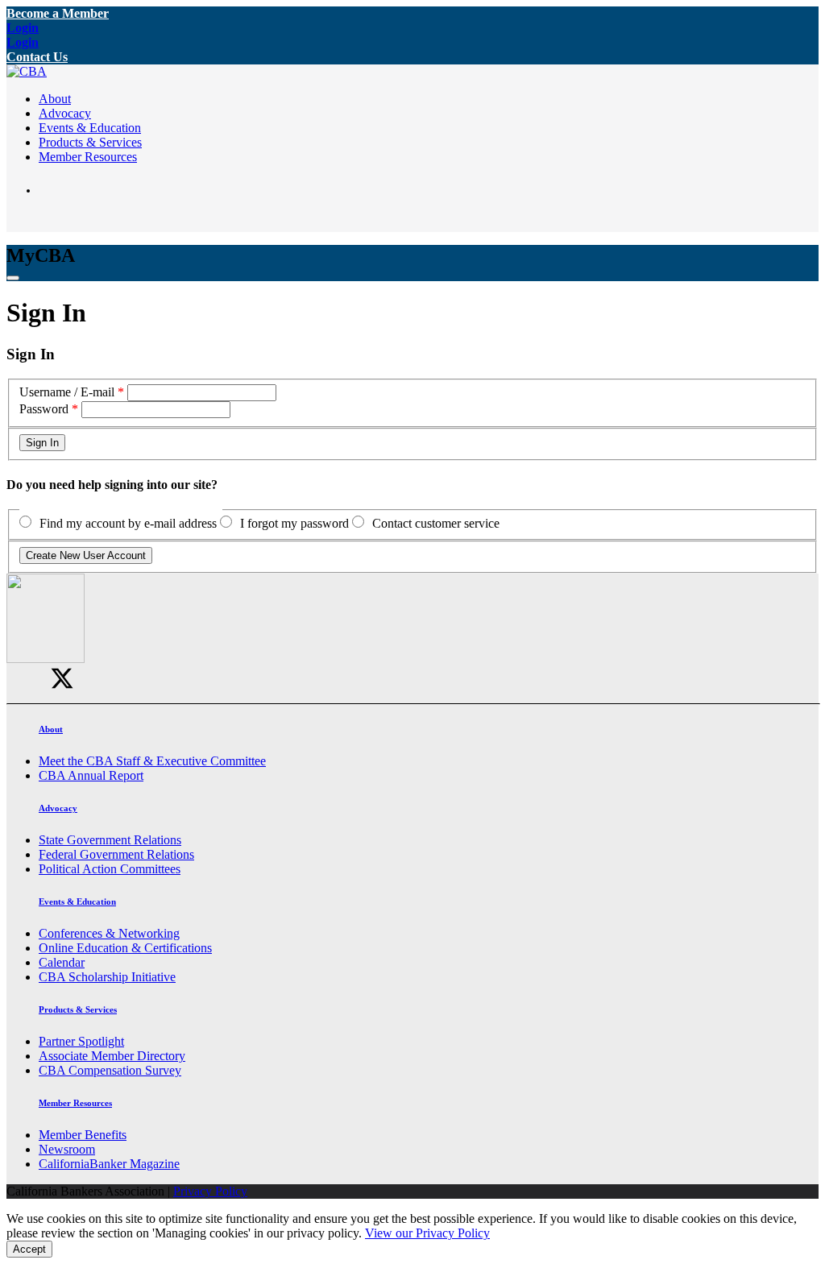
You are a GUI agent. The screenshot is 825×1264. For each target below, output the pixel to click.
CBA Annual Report (91, 775)
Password (43, 409)
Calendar (62, 962)
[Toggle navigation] (12, 278)
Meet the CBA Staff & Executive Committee (152, 761)
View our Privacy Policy (427, 1233)
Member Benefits (82, 1135)
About (55, 99)
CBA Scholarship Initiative (107, 977)
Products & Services (90, 142)
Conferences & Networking (109, 933)
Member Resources (88, 157)
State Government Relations (110, 840)
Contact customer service (436, 523)
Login (22, 28)
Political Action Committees (109, 869)
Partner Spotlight (81, 1041)
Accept (29, 1249)
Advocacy (65, 113)
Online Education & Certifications (125, 948)
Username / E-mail (66, 392)
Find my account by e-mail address (128, 523)
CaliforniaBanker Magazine (109, 1164)
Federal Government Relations (116, 854)
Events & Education (90, 128)
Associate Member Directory (112, 1056)
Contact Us (37, 57)
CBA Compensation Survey (110, 1070)
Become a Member (57, 13)
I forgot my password (294, 523)
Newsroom (67, 1149)
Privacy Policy (210, 1191)
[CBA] (26, 71)
